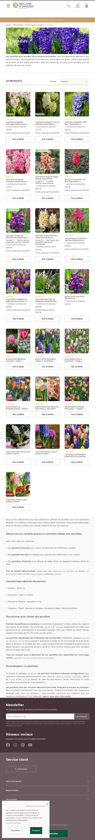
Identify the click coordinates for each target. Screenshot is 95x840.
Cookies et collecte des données (56, 824)
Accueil (8, 25)
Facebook (8, 745)
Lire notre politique (13, 823)
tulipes (57, 574)
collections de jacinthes (63, 571)
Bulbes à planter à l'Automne (34, 25)
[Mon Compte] (77, 5)
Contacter (22, 769)
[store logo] (23, 5)
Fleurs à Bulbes (18, 25)
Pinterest (23, 745)
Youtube (30, 745)
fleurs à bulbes (37, 574)
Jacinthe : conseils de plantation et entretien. (34, 658)
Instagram (15, 745)
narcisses (26, 679)
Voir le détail (18, 139)
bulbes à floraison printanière (68, 676)
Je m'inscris (81, 716)
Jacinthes (50, 25)
